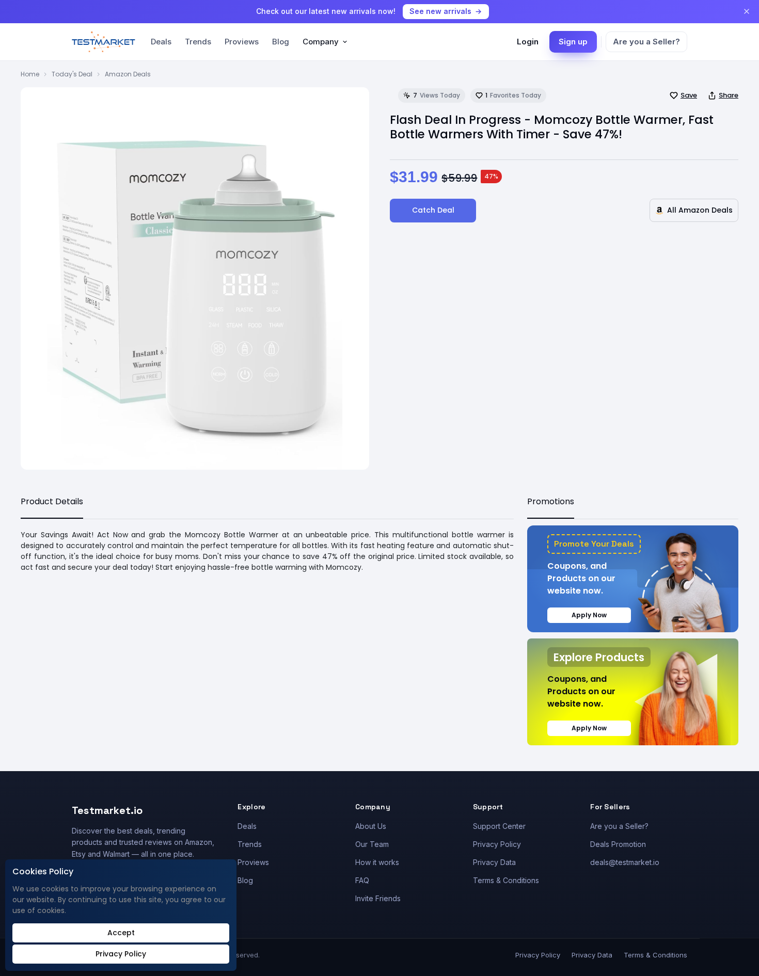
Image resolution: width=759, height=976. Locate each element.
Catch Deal (433, 210)
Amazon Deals (128, 74)
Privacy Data (494, 862)
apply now (589, 615)
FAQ (362, 880)
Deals (161, 41)
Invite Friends (378, 898)
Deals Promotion (618, 844)
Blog (280, 41)
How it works (377, 862)
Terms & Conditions (506, 880)
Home (30, 74)
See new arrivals (440, 11)
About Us (370, 826)
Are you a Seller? (646, 41)
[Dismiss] (746, 11)
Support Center (499, 826)
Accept (121, 932)
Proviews (242, 41)
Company (321, 41)
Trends (198, 41)
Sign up (573, 41)
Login (528, 41)
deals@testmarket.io (624, 862)
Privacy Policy (497, 844)
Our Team (372, 844)
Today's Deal (72, 74)
